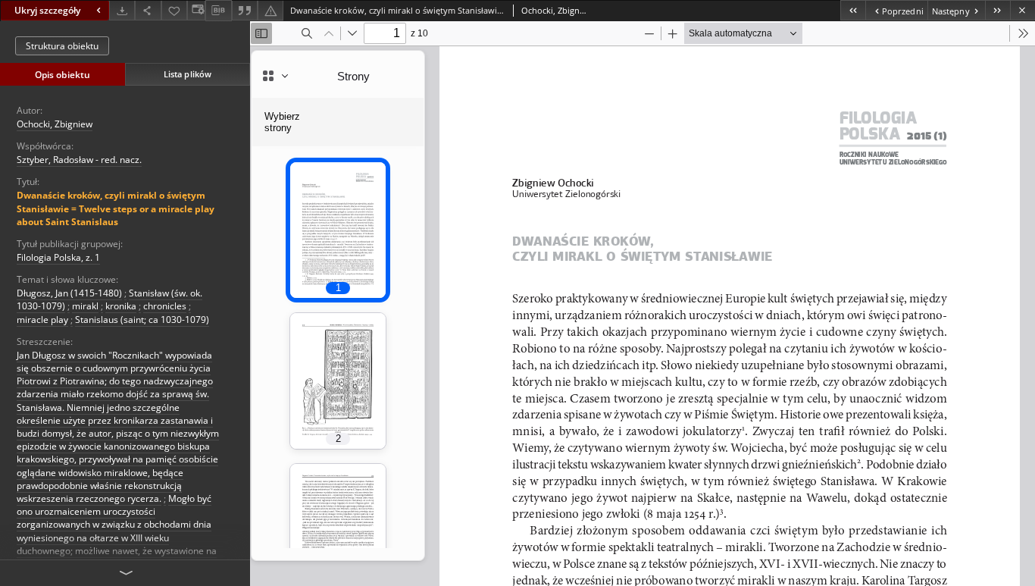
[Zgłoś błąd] (270, 10)
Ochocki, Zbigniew (54, 124)
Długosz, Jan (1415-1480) (69, 293)
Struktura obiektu (62, 45)
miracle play (42, 319)
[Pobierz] (122, 10)
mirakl (85, 305)
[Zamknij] (1022, 10)
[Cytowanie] (245, 10)
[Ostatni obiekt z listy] (997, 10)
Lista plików (187, 74)
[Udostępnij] (148, 10)
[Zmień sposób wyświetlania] (196, 10)
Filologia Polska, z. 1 (58, 257)
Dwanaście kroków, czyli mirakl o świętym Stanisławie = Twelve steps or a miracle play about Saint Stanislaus (115, 208)
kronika (120, 305)
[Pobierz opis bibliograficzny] (218, 10)
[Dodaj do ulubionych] (174, 10)
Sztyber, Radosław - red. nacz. (79, 159)
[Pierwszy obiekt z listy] (852, 10)
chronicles (164, 305)
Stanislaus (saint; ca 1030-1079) (142, 319)
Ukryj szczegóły (47, 10)
